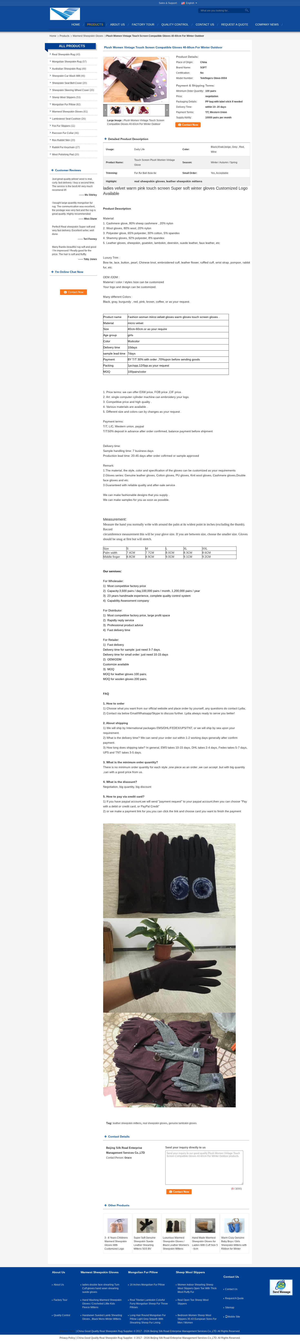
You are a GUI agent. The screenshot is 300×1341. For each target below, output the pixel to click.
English (190, 3)
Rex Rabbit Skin (61, 140)
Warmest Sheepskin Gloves (88, 35)
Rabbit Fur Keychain (63, 147)
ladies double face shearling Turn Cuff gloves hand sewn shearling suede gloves (100, 1288)
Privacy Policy (67, 1331)
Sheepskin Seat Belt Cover (67, 83)
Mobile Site (234, 1316)
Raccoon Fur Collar (63, 133)
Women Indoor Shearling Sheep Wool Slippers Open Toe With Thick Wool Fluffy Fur (197, 1288)
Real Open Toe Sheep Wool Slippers (193, 1302)
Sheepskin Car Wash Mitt (66, 75)
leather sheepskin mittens (127, 1123)
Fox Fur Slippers (61, 125)
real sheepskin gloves (155, 1123)
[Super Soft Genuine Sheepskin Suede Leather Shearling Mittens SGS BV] (147, 1225)
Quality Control (175, 24)
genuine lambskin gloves (183, 1123)
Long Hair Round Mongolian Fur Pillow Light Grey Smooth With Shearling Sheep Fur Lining (148, 1319)
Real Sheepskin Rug (63, 54)
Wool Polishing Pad (63, 154)
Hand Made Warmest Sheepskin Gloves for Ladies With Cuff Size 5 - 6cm (205, 1243)
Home (75, 24)
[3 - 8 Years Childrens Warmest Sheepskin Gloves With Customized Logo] (117, 1225)
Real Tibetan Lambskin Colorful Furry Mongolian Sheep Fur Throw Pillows (149, 1304)
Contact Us (205, 24)
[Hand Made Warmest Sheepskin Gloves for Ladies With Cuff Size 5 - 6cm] (205, 1225)
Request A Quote (234, 24)
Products (95, 24)
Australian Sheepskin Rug (66, 68)
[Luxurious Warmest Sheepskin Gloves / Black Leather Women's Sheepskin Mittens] (176, 1225)
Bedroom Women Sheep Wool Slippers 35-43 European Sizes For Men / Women (197, 1319)
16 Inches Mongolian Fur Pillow (147, 1284)
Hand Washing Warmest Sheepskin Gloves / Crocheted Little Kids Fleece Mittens (102, 1304)
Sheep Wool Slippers (64, 97)
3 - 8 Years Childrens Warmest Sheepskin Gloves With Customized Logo (116, 1243)
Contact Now (190, 124)
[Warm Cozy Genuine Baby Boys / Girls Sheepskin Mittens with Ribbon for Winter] (234, 1225)
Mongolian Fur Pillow (64, 104)
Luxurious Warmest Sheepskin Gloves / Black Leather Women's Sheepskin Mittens (176, 1243)
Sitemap (229, 1307)
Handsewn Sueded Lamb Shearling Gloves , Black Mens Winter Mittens (102, 1317)
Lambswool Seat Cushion (66, 118)
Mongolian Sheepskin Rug (67, 61)
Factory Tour (143, 24)
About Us (117, 24)
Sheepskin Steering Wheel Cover (70, 90)
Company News (267, 24)
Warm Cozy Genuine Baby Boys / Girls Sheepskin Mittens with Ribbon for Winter (234, 1243)
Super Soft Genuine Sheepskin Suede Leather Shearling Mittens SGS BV (145, 1243)
